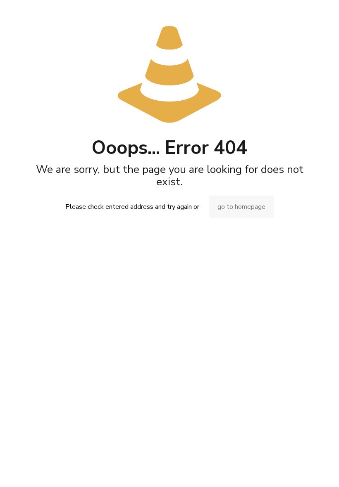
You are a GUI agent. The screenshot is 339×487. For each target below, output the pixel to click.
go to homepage (241, 206)
